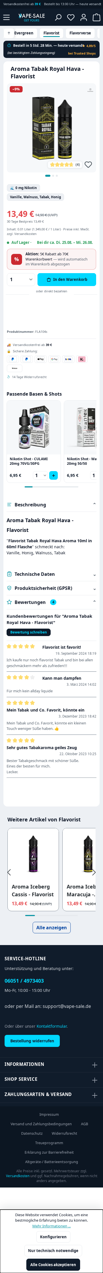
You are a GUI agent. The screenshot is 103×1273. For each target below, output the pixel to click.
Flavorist (51, 33)
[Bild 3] (57, 176)
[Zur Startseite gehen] (31, 17)
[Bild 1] (47, 176)
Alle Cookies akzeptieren (53, 1264)
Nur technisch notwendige (53, 1250)
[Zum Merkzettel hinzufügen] (88, 164)
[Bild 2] (53, 176)
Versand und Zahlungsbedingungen (41, 1124)
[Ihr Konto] (84, 17)
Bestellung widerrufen (32, 1040)
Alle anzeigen (51, 927)
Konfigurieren (53, 1236)
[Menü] (6, 17)
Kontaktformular (52, 1026)
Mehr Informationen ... (51, 1226)
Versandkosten (17, 1176)
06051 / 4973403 (24, 980)
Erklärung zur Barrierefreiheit (49, 1152)
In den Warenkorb (70, 279)
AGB (84, 1124)
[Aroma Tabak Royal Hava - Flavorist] (51, 128)
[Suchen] (58, 17)
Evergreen (23, 33)
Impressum (49, 1114)
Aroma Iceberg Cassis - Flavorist (33, 890)
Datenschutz (32, 1133)
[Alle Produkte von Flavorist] (90, 89)
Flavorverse (80, 33)
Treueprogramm (49, 1142)
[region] (51, 131)
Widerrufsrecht (64, 1133)
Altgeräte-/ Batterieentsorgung (51, 1161)
